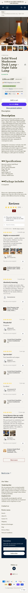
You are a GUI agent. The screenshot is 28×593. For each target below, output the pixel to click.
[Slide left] (2, 2)
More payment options (14, 108)
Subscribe (14, 553)
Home (2, 11)
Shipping (11, 88)
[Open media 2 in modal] (14, 31)
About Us (3, 516)
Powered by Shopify (18, 588)
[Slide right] (26, 2)
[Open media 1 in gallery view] (3, 48)
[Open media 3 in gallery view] (15, 48)
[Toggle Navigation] (3, 7)
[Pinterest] (14, 568)
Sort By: (15, 228)
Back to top (5, 473)
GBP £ (14, 574)
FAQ (2, 527)
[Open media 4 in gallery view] (21, 48)
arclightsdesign (9, 588)
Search (3, 513)
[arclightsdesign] (7, 7)
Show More (6, 293)
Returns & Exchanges (7, 524)
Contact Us (4, 518)
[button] (21, 7)
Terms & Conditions (6, 532)
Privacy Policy (5, 530)
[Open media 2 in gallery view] (9, 48)
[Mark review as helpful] (23, 261)
